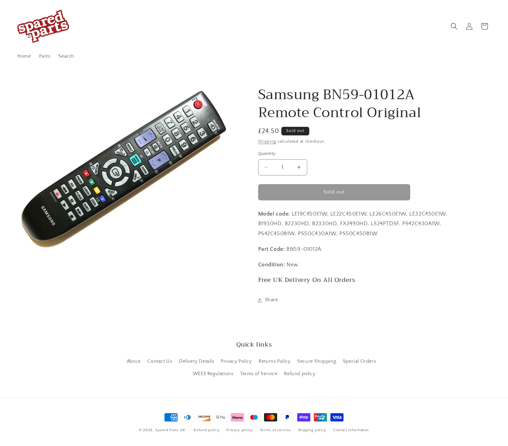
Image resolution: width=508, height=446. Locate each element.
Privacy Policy (236, 361)
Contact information (351, 430)
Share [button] (271, 300)
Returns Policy (274, 361)
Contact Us (159, 361)
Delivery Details (196, 361)
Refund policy (299, 374)
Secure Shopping (316, 361)
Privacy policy (239, 430)
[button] (454, 26)
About (134, 361)
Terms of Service (258, 374)
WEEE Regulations (213, 374)
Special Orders (359, 361)
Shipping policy (312, 430)
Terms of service (275, 430)
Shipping (267, 141)
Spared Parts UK (170, 430)
